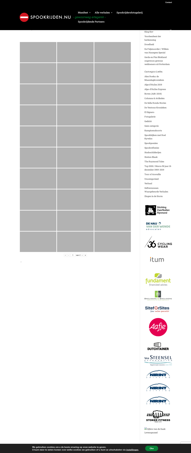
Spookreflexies (151, 147)
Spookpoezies (151, 143)
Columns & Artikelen (154, 98)
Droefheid (149, 44)
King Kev (148, 31)
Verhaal (148, 183)
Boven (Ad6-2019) (153, 93)
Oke (152, 448)
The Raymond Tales (154, 161)
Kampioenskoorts (153, 130)
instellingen (132, 450)
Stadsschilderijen (152, 152)
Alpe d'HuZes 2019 (153, 84)
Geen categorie (151, 125)
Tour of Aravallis (152, 174)
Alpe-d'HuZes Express (155, 89)
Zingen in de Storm (153, 196)
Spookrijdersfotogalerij (130, 12)
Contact (168, 2)
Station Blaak (151, 157)
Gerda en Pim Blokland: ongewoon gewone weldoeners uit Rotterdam (157, 61)
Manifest (83, 12)
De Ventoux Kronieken (155, 107)
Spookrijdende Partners (91, 22)
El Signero (149, 112)
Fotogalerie (149, 116)
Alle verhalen (102, 12)
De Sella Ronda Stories (155, 102)
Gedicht (148, 121)
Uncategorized (151, 178)
